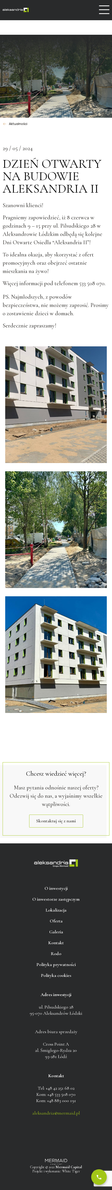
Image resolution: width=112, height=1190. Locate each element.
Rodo (56, 953)
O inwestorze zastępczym (56, 899)
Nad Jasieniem (16, 10)
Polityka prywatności (56, 964)
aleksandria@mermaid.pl (56, 1113)
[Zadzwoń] (99, 1177)
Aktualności (18, 124)
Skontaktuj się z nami (56, 821)
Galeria (56, 932)
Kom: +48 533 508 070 (56, 1094)
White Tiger (71, 1171)
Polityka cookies (56, 975)
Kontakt (56, 943)
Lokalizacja (56, 910)
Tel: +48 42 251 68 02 (56, 1088)
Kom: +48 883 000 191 (56, 1100)
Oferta (56, 921)
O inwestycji (56, 888)
